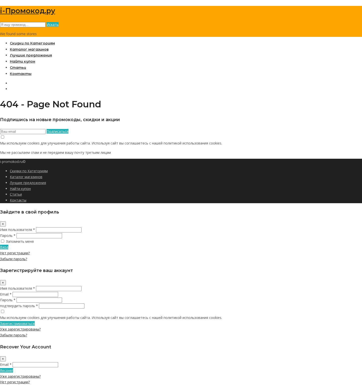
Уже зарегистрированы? (20, 329)
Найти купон (22, 61)
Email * (6, 294)
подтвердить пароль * (19, 305)
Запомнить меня (20, 241)
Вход (4, 247)
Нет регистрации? (15, 253)
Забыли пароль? (13, 259)
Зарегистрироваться (17, 323)
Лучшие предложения (31, 55)
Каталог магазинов (29, 49)
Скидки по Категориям (32, 43)
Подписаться (57, 131)
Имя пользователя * (17, 229)
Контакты (21, 73)
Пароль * (8, 235)
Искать (53, 24)
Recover (6, 370)
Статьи (18, 67)
